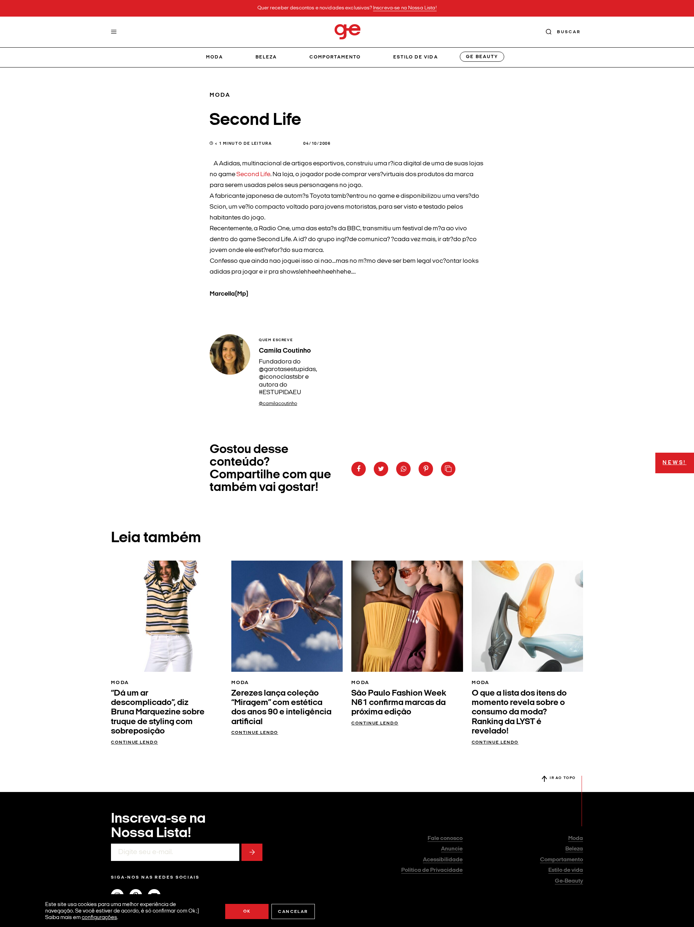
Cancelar (293, 912)
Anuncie (452, 849)
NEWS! (674, 463)
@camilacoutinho (278, 403)
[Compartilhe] (448, 469)
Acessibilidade (443, 860)
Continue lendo (134, 742)
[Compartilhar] (358, 469)
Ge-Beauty (569, 881)
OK (247, 911)
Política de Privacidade (432, 870)
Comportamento (335, 57)
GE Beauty (482, 57)
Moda (214, 57)
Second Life (253, 174)
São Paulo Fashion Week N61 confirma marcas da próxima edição (398, 703)
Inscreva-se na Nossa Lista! (405, 8)
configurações (99, 918)
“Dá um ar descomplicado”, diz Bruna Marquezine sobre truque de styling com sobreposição (158, 712)
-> (251, 852)
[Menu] (114, 32)
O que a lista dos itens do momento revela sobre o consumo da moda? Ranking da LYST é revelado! (519, 712)
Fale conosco (445, 838)
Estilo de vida (415, 57)
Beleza (266, 57)
